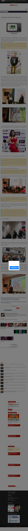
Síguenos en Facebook (14, 268)
